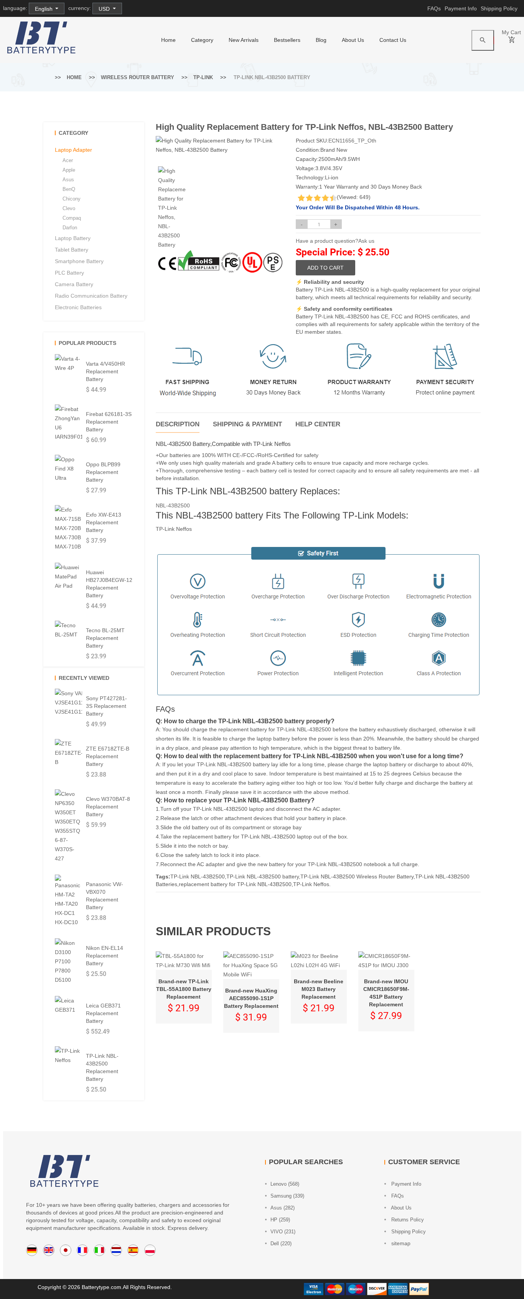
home (168, 40)
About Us (353, 40)
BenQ (69, 189)
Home (74, 77)
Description (177, 424)
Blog (321, 40)
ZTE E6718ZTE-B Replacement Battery (107, 756)
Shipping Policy (499, 8)
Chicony (72, 199)
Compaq (72, 218)
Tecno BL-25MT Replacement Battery (105, 638)
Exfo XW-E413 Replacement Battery (103, 522)
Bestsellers (287, 40)
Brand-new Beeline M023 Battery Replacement (318, 989)
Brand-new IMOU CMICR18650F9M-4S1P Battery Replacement (386, 992)
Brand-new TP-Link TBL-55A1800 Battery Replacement (183, 989)
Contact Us (392, 40)
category (202, 40)
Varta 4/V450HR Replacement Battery (105, 371)
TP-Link (203, 77)
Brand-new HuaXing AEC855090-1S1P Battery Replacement (251, 998)
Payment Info (461, 8)
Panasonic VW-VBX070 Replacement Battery (104, 895)
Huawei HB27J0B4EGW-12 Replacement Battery (109, 583)
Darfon (70, 227)
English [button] (44, 9)
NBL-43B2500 (173, 505)
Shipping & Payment (247, 424)
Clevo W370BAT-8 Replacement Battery (108, 806)
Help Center (317, 424)
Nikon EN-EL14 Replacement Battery (104, 955)
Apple (69, 170)
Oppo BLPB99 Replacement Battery (103, 472)
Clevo (69, 208)
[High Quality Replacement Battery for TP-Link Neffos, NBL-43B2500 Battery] (172, 207)
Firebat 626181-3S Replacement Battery (109, 421)
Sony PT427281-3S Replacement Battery (106, 706)
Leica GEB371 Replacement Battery (103, 1013)
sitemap (400, 1243)
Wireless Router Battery (137, 77)
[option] (172, 208)
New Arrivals (244, 40)
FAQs (434, 8)
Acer (68, 160)
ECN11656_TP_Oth (352, 141)
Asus (68, 179)
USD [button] (105, 9)
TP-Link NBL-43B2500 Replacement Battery (102, 1067)
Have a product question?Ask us (335, 241)
